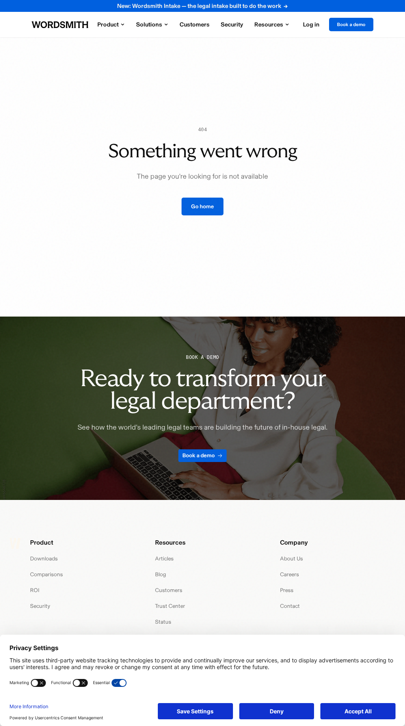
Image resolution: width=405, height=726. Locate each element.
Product (108, 24)
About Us (291, 558)
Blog (160, 574)
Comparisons (46, 574)
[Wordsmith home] (60, 24)
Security (232, 24)
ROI (35, 590)
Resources (268, 24)
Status (163, 622)
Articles (164, 558)
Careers (289, 574)
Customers (195, 24)
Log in (311, 24)
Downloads (44, 558)
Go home (202, 206)
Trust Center (170, 606)
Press (286, 590)
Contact (290, 606)
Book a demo (351, 24)
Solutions (149, 24)
